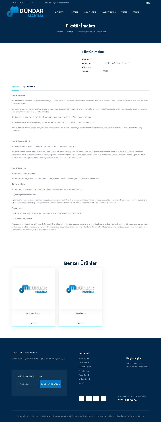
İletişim (82, 383)
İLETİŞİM (135, 12)
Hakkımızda (84, 358)
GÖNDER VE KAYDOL (50, 384)
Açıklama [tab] (15, 86)
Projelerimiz (84, 371)
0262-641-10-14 (127, 400)
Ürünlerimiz (84, 362)
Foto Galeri (84, 375)
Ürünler (70, 31)
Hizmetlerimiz (85, 367)
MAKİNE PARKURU (108, 12)
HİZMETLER (73, 12)
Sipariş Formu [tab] (29, 86)
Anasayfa (59, 31)
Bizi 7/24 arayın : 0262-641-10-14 (24, 2)
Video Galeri (84, 379)
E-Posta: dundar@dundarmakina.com (56, 2)
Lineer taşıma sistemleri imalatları (92, 31)
